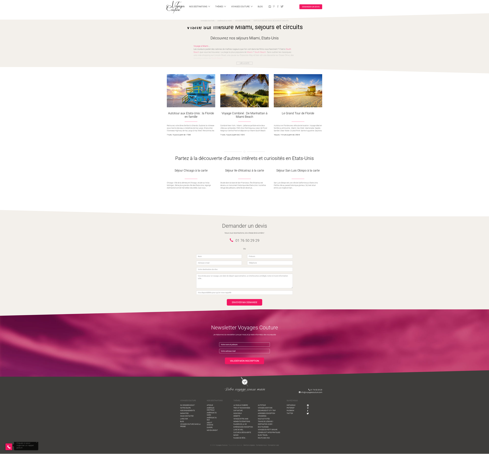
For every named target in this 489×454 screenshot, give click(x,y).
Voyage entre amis (240, 419)
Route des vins (264, 438)
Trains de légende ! (265, 421)
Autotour (262, 405)
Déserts (236, 416)
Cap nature (238, 410)
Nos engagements (187, 410)
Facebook (290, 410)
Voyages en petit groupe (267, 430)
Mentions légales (249, 445)
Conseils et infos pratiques (269, 432)
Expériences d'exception (243, 427)
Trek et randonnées (241, 408)
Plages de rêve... (239, 438)
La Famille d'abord (240, 405)
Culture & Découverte (242, 432)
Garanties (184, 413)
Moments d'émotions (241, 421)
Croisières (262, 416)
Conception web (273, 445)
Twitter (290, 413)
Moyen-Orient (212, 430)
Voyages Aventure (265, 408)
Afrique (210, 405)
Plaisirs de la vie (240, 424)
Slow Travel (263, 435)
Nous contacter (187, 416)
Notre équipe (185, 408)
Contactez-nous (261, 445)
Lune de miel (238, 430)
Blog (182, 421)
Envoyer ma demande (244, 302)
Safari (236, 435)
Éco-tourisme (263, 427)
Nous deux (237, 413)
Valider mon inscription (244, 360)
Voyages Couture (221, 445)
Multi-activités (264, 419)
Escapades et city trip (267, 410)
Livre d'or (184, 419)
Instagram (291, 405)
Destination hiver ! (265, 424)
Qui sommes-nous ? (187, 405)
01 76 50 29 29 (316, 390)
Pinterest (291, 408)
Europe (210, 427)
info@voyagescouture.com (311, 392)
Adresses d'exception (266, 413)
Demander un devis (311, 7)
